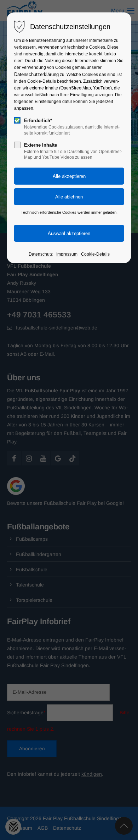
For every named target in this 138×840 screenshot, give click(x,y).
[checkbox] (17, 120)
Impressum (66, 254)
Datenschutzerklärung (36, 74)
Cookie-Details (95, 254)
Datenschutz (41, 254)
